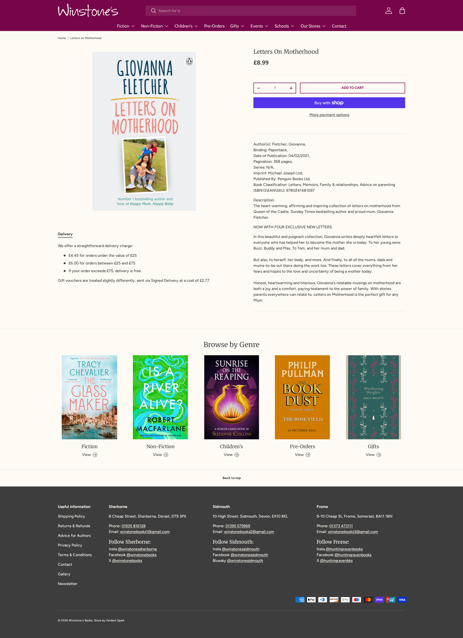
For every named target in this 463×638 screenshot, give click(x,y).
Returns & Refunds (74, 526)
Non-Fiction (152, 25)
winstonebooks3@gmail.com (353, 531)
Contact (339, 25)
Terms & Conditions (75, 554)
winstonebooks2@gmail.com (249, 531)
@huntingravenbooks (344, 549)
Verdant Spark (115, 620)
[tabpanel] (144, 263)
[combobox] (250, 11)
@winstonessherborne (137, 549)
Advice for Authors (74, 535)
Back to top (232, 478)
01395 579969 (237, 526)
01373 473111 (341, 526)
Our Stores (310, 25)
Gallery (64, 574)
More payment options (329, 114)
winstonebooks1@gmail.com (145, 531)
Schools (282, 25)
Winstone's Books (81, 620)
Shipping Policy (71, 516)
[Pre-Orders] (302, 397)
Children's (183, 25)
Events (257, 25)
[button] (402, 10)
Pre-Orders (214, 25)
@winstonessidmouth (240, 549)
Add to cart (352, 88)
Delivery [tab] (65, 234)
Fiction (123, 25)
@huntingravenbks (336, 560)
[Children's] (231, 397)
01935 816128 (134, 526)
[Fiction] (89, 397)
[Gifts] (373, 397)
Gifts (234, 25)
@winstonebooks (142, 554)
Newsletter (67, 583)
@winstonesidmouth (245, 560)
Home (62, 38)
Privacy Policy (70, 545)
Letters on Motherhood (85, 38)
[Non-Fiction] (160, 397)
